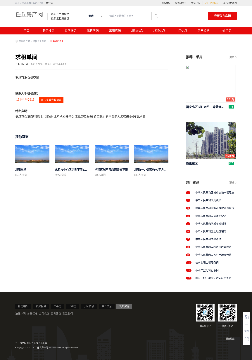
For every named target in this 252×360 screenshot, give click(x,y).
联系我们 (68, 313)
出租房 (72, 306)
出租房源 (115, 30)
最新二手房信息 (60, 14)
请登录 (49, 3)
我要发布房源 (222, 15)
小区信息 (181, 30)
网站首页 (165, 3)
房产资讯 (203, 30)
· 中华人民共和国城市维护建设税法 (214, 208)
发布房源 (124, 306)
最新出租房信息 (60, 18)
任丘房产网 (29, 14)
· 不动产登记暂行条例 (206, 270)
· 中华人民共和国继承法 (207, 239)
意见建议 (56, 313)
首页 (26, 30)
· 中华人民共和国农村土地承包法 (213, 255)
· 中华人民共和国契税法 (207, 200)
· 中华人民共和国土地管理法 (210, 231)
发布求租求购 (230, 3)
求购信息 (137, 30)
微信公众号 (180, 3)
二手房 (57, 306)
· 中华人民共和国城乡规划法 (210, 223)
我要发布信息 (57, 41)
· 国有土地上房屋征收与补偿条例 (213, 278)
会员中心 (195, 3)
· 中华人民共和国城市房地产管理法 (214, 192)
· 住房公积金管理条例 (206, 262)
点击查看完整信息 (51, 100)
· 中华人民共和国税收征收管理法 (213, 247)
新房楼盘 (48, 30)
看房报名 (71, 30)
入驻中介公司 (211, 3)
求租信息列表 (40, 41)
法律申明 (20, 313)
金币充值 (44, 313)
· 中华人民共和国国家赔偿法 (210, 216)
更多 (231, 57)
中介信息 (226, 30)
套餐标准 (32, 313)
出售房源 (93, 30)
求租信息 (159, 30)
